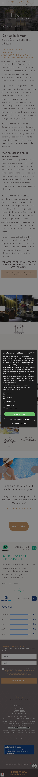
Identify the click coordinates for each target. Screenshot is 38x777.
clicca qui (17, 389)
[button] (19, 424)
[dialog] (19, 388)
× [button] (34, 352)
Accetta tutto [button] (19, 414)
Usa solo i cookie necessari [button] (20, 419)
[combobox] (31, 352)
